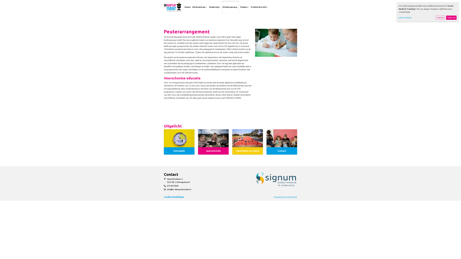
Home (188, 7)
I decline (440, 18)
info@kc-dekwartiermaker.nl (179, 189)
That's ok (451, 18)
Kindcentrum (199, 7)
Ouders (244, 7)
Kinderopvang (230, 7)
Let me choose (405, 18)
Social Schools (290, 197)
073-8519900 (172, 186)
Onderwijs (214, 7)
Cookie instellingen (174, 197)
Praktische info (259, 7)
